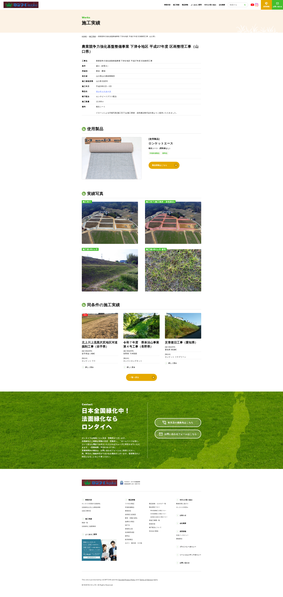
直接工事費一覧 (154, 520)
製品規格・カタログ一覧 (157, 503)
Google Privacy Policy (126, 580)
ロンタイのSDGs (182, 507)
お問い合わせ (277, 6)
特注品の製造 (153, 531)
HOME (84, 36)
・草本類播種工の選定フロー (157, 510)
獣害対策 (152, 524)
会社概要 (222, 5)
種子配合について (155, 527)
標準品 (164, 153)
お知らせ (183, 515)
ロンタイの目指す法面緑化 (91, 503)
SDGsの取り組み (210, 5)
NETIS (127, 525)
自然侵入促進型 (130, 514)
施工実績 (176, 5)
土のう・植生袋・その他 (133, 543)
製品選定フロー (154, 507)
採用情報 (266, 6)
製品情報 (185, 5)
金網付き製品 (129, 521)
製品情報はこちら (159, 165)
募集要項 (179, 539)
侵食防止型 (129, 529)
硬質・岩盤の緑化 (131, 518)
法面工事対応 (86, 511)
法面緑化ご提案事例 (89, 526)
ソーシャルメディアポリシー (190, 555)
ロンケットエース (103, 91)
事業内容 (167, 5)
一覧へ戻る (134, 377)
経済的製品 (129, 539)
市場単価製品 (155, 153)
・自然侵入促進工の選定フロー (158, 517)
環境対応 (128, 511)
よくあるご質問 (196, 5)
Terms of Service (146, 580)
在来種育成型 (129, 532)
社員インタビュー (182, 535)
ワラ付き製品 (129, 503)
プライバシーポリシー (188, 547)
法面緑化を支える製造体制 (91, 507)
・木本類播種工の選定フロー (157, 513)
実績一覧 (85, 522)
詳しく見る (89, 367)
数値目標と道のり (182, 503)
